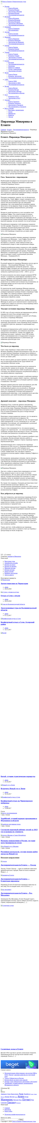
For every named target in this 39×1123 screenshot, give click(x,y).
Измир (7, 1097)
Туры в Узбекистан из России (14, 1078)
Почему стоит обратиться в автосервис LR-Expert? (21, 1081)
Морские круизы (10, 568)
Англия (7, 32)
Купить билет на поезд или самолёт (16, 1080)
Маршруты (11, 113)
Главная (7, 1108)
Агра (9, 1094)
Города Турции (13, 54)
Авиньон (4, 1094)
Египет (7, 61)
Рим (32, 1100)
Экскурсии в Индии (14, 91)
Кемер (21, 1096)
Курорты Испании (14, 20)
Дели (21, 1094)
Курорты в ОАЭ (13, 96)
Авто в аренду (9, 575)
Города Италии (13, 8)
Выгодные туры (10, 561)
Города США (12, 81)
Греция (7, 45)
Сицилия (4, 1103)
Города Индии (13, 88)
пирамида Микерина (14, 556)
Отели (10, 112)
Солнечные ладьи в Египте (12, 1049)
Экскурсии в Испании (15, 23)
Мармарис (7, 1099)
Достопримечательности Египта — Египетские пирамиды (15, 880)
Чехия (6, 73)
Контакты (8, 1109)
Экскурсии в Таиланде (15, 105)
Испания (7, 16)
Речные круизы (9, 570)
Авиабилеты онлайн (11, 563)
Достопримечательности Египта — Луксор (18, 865)
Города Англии (13, 33)
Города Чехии (12, 74)
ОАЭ (6, 95)
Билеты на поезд (10, 565)
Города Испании (13, 18)
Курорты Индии (13, 90)
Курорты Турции (13, 56)
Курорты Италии (13, 10)
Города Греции (13, 47)
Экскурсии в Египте (15, 71)
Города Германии (14, 28)
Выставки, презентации (16, 110)
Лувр (26, 1097)
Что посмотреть (13, 30)
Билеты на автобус (11, 566)
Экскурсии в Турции (15, 57)
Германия (8, 27)
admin (6, 587)
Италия (7, 6)
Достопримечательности (16, 15)
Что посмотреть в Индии (16, 93)
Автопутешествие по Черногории (14, 583)
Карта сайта (8, 1111)
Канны (16, 1096)
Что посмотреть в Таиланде (17, 106)
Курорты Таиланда (14, 103)
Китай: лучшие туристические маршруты (18, 776)
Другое (10, 117)
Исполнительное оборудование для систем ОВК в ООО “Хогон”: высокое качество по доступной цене (21, 1074)
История (11, 62)
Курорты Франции (14, 40)
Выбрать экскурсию (11, 573)
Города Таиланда (13, 101)
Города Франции (13, 39)
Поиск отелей (9, 571)
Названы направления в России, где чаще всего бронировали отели (18, 842)
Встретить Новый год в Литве (13, 789)
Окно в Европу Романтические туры (24, 1121)
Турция (7, 52)
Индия (7, 86)
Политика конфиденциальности (15, 1114)
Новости (11, 115)
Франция (7, 37)
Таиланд (7, 100)
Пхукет (26, 1099)
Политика (11, 66)
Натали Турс (17, 1100)
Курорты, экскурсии (14, 76)
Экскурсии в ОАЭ (14, 98)
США (6, 79)
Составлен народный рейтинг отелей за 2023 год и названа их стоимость (19, 831)
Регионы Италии (13, 13)
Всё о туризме (9, 108)
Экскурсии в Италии (15, 11)
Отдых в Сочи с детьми (10, 596)
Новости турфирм (14, 67)
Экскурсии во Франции (16, 42)
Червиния (18, 1102)
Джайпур (27, 1094)
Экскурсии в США (14, 83)
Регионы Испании (14, 22)
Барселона (14, 1094)
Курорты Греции (13, 49)
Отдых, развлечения (14, 69)
